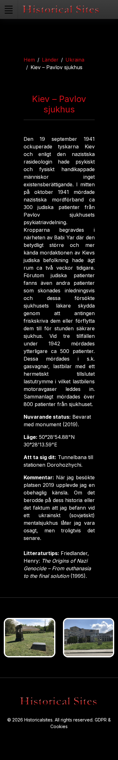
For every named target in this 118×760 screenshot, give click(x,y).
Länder (50, 60)
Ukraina (74, 60)
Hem (29, 60)
